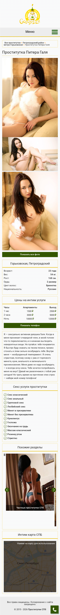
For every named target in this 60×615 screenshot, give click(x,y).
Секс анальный (15, 398)
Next (54, 490)
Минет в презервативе (19, 410)
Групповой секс (15, 402)
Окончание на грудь (17, 426)
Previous (7, 490)
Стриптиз (12, 438)
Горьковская (19, 263)
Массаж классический (19, 430)
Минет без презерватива (20, 414)
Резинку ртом (14, 434)
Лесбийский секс (16, 406)
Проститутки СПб (37, 609)
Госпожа (11, 422)
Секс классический (17, 394)
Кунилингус (13, 418)
